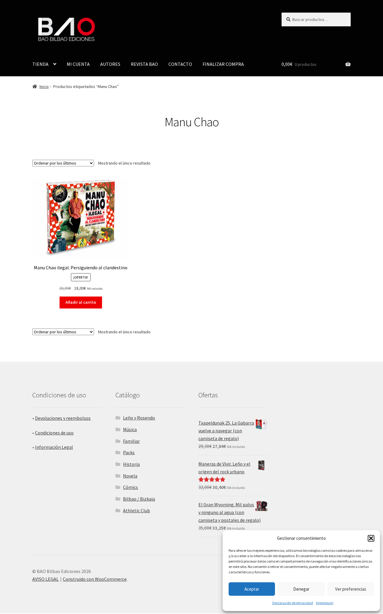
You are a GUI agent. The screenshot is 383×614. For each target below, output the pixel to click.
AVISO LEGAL (45, 579)
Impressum (324, 603)
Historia (131, 464)
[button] (371, 538)
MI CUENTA (78, 64)
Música (130, 429)
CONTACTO (180, 64)
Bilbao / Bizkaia (139, 499)
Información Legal (54, 447)
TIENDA (40, 64)
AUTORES (110, 64)
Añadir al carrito (81, 302)
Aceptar (251, 589)
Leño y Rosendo (139, 418)
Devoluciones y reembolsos (63, 418)
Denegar (301, 589)
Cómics (130, 487)
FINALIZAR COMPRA (223, 64)
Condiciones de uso (54, 433)
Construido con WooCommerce (95, 579)
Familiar (131, 441)
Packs (129, 452)
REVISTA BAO (144, 64)
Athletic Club (136, 510)
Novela (130, 476)
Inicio (44, 86)
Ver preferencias (350, 589)
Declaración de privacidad (292, 603)
